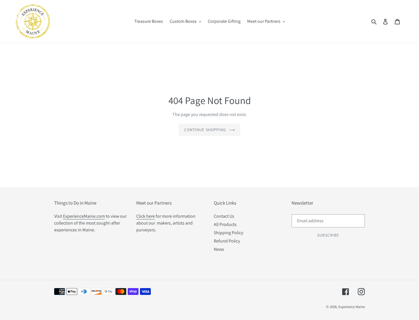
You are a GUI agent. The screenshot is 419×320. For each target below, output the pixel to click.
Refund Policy (227, 241)
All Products (225, 224)
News (219, 249)
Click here (145, 216)
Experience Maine (351, 306)
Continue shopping (205, 129)
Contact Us (224, 216)
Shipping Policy (228, 233)
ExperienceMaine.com (84, 216)
